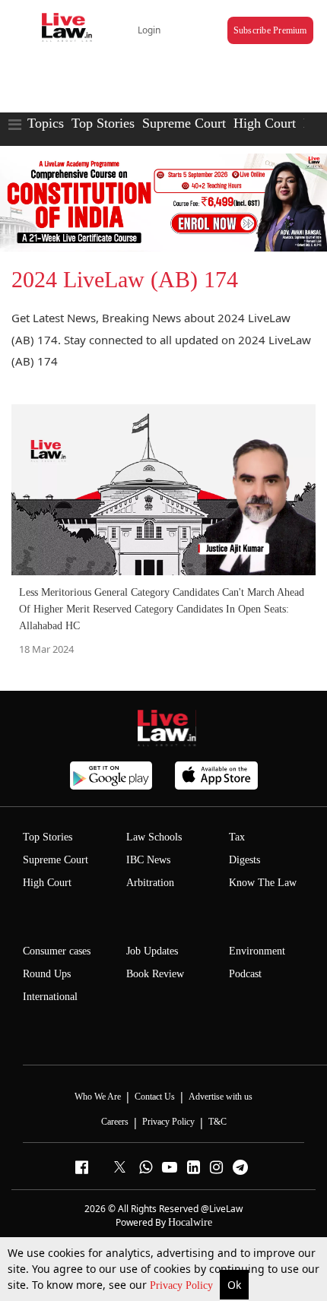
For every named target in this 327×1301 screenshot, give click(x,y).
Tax (237, 837)
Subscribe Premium (270, 30)
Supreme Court (184, 123)
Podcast (245, 974)
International (50, 996)
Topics (45, 123)
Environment (257, 951)
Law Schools (154, 837)
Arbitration (150, 882)
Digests (244, 860)
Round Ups (47, 974)
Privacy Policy (183, 1285)
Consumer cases (56, 951)
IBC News (148, 860)
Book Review (155, 974)
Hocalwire (190, 1222)
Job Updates (152, 951)
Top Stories (103, 123)
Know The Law (263, 882)
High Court (264, 123)
